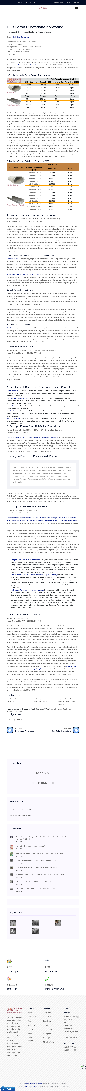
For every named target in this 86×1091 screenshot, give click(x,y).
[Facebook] (69, 719)
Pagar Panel (47, 1029)
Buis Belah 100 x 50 (33, 209)
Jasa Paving (32, 1025)
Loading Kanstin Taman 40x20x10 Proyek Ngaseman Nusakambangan (42, 874)
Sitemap (31, 1034)
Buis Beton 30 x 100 (33, 175)
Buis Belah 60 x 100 (33, 204)
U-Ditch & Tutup (48, 1042)
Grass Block (46, 1021)
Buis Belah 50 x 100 (33, 201)
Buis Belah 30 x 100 (33, 195)
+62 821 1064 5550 (31, 2)
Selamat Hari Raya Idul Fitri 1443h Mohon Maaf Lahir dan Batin (39, 853)
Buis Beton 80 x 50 (34, 187)
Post (29, 1021)
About (30, 1013)
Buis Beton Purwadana (15, 44)
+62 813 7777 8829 (15, 2)
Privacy (76, 2)
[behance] (78, 719)
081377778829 (43, 773)
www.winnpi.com (34, 1086)
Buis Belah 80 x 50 (34, 207)
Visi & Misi (32, 1017)
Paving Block (47, 1034)
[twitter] (72, 719)
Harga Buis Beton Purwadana (18, 52)
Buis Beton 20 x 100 (33, 173)
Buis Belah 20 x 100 (33, 192)
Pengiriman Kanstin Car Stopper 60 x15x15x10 (33, 881)
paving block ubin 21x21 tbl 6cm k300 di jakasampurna (36, 860)
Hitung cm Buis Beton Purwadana (19, 49)
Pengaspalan (47, 1038)
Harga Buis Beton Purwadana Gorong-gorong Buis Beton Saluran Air (67, 701)
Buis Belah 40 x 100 (33, 198)
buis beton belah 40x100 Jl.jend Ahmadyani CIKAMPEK (36, 867)
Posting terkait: (12, 54)
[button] (76, 8)
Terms (68, 2)
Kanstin (45, 1025)
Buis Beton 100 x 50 (33, 190)
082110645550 (43, 783)
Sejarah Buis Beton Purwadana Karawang (22, 42)
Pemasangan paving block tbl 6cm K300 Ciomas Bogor (36, 888)
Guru (25, 1086)
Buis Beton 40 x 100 (33, 178)
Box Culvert (46, 1017)
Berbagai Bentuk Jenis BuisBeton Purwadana (24, 47)
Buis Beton (26, 65)
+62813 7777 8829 (70, 1047)
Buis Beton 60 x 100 (33, 184)
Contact (31, 1029)
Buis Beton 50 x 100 (33, 181)
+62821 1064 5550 (70, 1050)
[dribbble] (75, 719)
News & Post (58, 2)
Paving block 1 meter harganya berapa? (30, 846)
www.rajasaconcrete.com (33, 1083)
